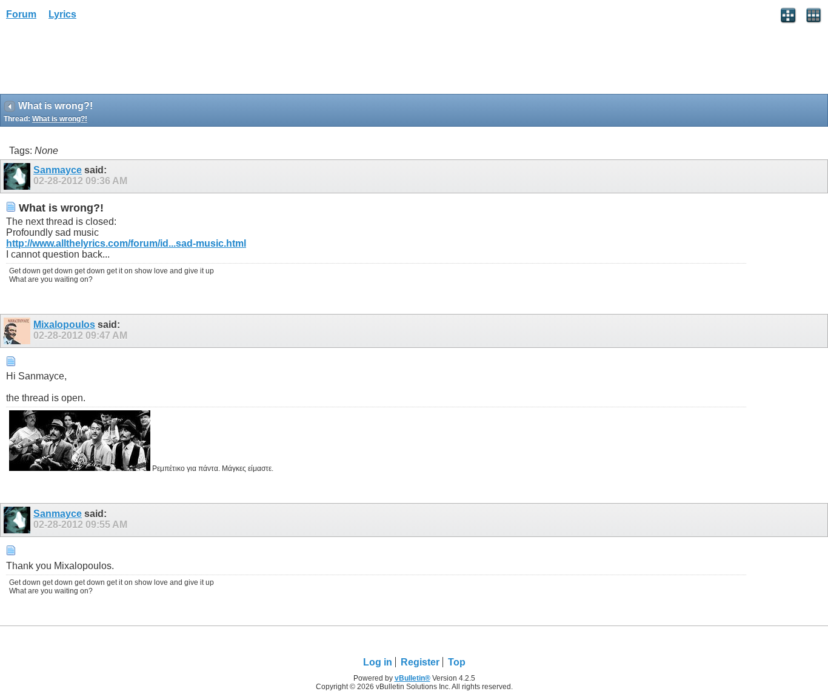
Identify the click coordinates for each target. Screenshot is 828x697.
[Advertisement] (97, 61)
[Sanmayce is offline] (18, 176)
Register (420, 662)
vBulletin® (412, 678)
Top (457, 662)
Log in (377, 662)
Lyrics (62, 14)
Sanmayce (57, 170)
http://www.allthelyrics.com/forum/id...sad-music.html (126, 243)
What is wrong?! (59, 119)
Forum (21, 14)
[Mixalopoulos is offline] (18, 331)
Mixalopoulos (64, 324)
